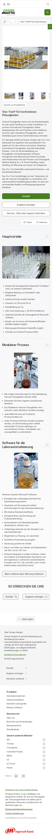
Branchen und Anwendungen (19, 721)
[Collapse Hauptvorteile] (47, 236)
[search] (48, 4)
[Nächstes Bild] (45, 58)
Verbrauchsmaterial (15, 700)
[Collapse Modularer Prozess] (47, 345)
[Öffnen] (47, 12)
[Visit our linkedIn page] (16, 776)
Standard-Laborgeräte (16, 703)
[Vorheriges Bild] (7, 58)
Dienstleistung (13, 729)
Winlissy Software (14, 707)
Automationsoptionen (16, 696)
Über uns (11, 718)
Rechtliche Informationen (15, 654)
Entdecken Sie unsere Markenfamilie (21, 790)
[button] (26, 236)
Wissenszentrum (14, 725)
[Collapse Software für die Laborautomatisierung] (47, 445)
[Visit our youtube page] (23, 776)
